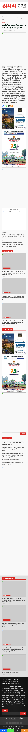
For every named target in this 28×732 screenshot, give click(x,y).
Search (5, 710)
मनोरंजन (14, 720)
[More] (11, 106)
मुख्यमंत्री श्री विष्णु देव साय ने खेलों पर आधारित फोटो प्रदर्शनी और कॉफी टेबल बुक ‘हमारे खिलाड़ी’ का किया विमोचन (14, 286)
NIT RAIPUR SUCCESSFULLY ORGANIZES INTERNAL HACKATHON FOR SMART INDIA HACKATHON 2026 (14, 261)
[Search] (24, 12)
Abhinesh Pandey (8, 30)
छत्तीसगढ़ (3, 22)
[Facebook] (3, 106)
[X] (9, 106)
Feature (5, 268)
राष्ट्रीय (15, 718)
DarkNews (9, 728)
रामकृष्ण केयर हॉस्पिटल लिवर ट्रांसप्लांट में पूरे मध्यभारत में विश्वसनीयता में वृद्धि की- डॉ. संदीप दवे (13, 235)
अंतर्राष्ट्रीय (20, 718)
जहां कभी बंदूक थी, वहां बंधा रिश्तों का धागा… (11, 459)
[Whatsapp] (6, 106)
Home (5, 718)
